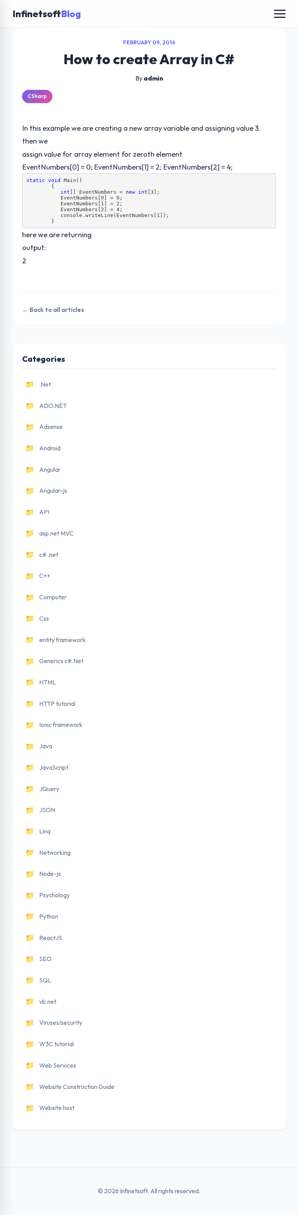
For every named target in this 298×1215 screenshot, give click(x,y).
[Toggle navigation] (280, 14)
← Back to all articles (53, 309)
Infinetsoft (46, 13)
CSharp (37, 96)
